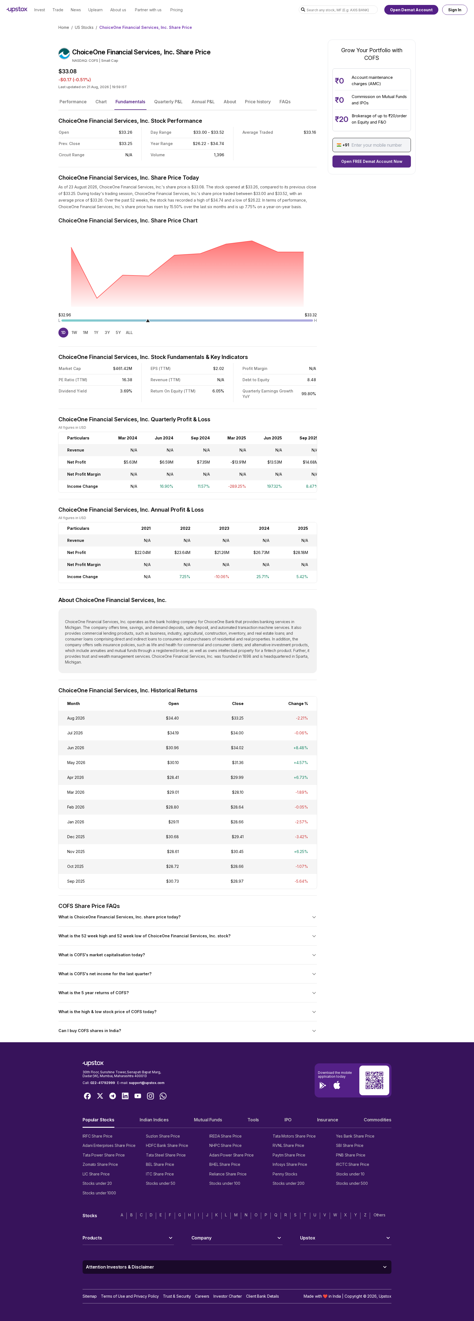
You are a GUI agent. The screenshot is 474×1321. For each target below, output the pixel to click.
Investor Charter (227, 1296)
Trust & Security (177, 1296)
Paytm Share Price (289, 1155)
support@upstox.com (146, 1083)
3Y (107, 332)
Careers (202, 1296)
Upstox (385, 1296)
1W (74, 332)
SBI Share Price (349, 1145)
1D (63, 332)
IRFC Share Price (97, 1136)
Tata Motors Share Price (294, 1136)
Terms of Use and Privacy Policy (130, 1296)
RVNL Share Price (288, 1145)
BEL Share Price (160, 1164)
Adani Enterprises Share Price (109, 1145)
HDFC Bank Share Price (167, 1145)
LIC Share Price (96, 1174)
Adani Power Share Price (231, 1155)
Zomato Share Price (100, 1164)
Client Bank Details (262, 1296)
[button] (73, 101)
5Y (118, 332)
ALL (129, 332)
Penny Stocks (285, 1174)
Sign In (454, 9)
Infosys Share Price (290, 1164)
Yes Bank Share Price (355, 1136)
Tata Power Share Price (104, 1155)
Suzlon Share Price (163, 1136)
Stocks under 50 (160, 1183)
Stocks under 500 (352, 1183)
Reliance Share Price (228, 1174)
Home (63, 27)
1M (85, 332)
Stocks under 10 (350, 1174)
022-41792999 (102, 1083)
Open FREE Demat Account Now (371, 161)
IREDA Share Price (225, 1136)
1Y (96, 332)
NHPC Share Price (225, 1145)
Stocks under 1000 (99, 1193)
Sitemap (90, 1296)
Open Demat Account (411, 9)
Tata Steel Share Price (166, 1155)
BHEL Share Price (224, 1164)
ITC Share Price (160, 1174)
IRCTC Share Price (352, 1164)
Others (379, 1215)
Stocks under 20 (97, 1183)
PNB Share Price (350, 1155)
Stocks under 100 (224, 1183)
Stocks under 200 (288, 1183)
